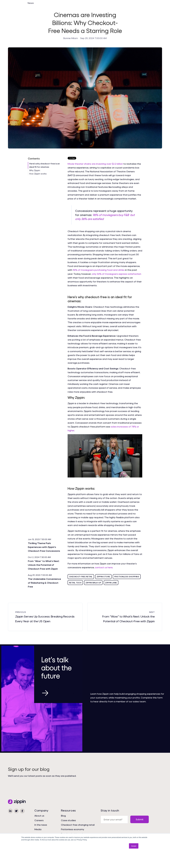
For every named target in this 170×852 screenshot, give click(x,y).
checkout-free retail (81, 576)
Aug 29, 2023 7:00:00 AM (40, 575)
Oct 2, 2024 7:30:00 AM (39, 557)
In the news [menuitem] (40, 824)
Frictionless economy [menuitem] (72, 829)
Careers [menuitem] (39, 820)
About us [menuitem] (39, 815)
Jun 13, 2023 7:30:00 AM (39, 539)
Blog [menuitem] (63, 815)
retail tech (75, 582)
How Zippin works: (38, 173)
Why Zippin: (34, 170)
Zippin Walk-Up (93, 582)
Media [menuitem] (37, 829)
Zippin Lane (111, 582)
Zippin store (103, 576)
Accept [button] (133, 846)
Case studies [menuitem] (68, 820)
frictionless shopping (126, 576)
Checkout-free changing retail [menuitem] (78, 824)
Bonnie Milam (70, 38)
